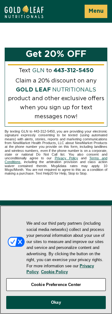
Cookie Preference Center (56, 284)
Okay (56, 302)
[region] (56, 259)
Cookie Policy (54, 271)
